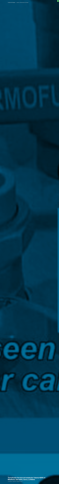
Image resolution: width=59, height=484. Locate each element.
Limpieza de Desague (11, 2)
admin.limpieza (10, 481)
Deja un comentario (20, 481)
